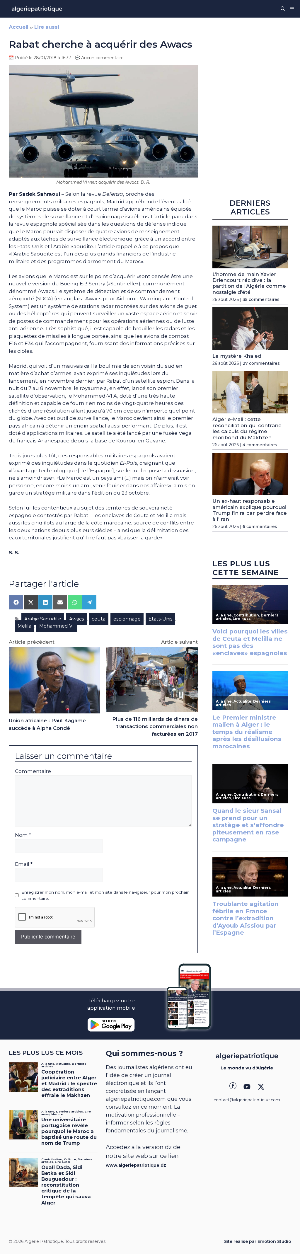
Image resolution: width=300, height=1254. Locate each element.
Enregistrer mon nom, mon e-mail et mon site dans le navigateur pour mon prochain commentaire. (105, 895)
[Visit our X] (261, 1086)
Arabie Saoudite (42, 619)
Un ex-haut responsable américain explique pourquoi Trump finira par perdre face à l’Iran (249, 510)
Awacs (76, 619)
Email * (24, 864)
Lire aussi (46, 27)
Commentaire (33, 771)
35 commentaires (261, 299)
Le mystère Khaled (236, 356)
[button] (282, 9)
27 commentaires (261, 363)
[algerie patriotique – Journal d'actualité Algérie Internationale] (37, 9)
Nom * (23, 835)
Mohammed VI (56, 626)
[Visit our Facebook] (233, 1086)
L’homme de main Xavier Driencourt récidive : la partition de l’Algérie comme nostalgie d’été (249, 283)
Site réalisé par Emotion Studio (257, 1241)
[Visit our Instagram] (247, 1086)
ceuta (98, 619)
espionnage (127, 619)
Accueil (18, 27)
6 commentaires (260, 526)
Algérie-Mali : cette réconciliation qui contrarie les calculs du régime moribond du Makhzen (247, 428)
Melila (24, 626)
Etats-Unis (160, 619)
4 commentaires (260, 444)
